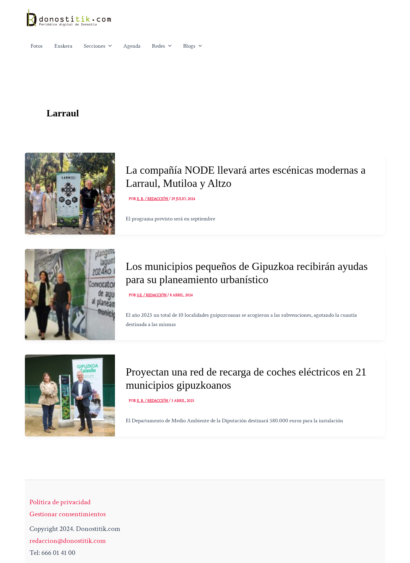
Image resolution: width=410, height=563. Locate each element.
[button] (108, 46)
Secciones (94, 46)
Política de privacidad (60, 502)
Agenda (131, 46)
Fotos (37, 46)
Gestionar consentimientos (67, 514)
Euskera (63, 46)
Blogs (189, 46)
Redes (158, 46)
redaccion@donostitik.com (67, 540)
